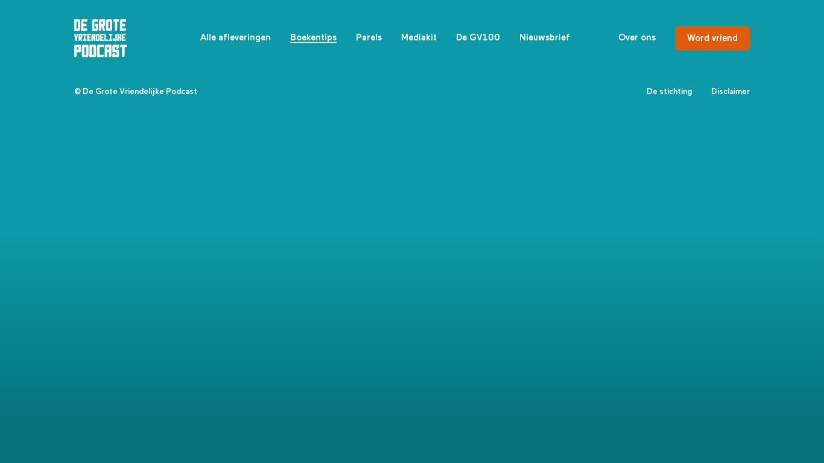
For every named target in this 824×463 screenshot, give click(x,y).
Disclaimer (730, 92)
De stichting (669, 92)
